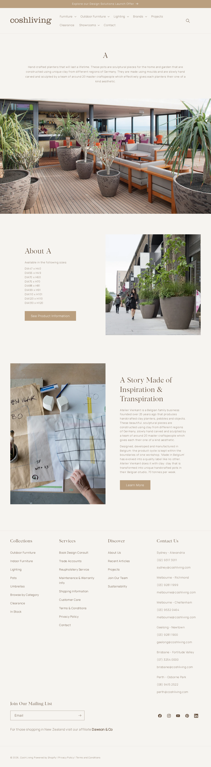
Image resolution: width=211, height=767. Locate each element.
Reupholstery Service (74, 569)
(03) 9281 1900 (167, 635)
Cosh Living (26, 757)
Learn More (135, 485)
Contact (65, 625)
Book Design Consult (73, 552)
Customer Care (70, 600)
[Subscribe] (79, 715)
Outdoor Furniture (22, 552)
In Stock (16, 612)
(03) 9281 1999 (167, 585)
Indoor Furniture (21, 561)
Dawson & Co (102, 729)
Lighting (16, 569)
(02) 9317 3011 (167, 560)
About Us (114, 552)
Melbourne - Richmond (173, 577)
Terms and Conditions (88, 757)
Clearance (17, 603)
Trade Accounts (70, 561)
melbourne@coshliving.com (176, 592)
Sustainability (117, 586)
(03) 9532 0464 (168, 610)
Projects (114, 569)
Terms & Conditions (73, 608)
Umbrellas (17, 586)
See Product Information (50, 316)
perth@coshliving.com (172, 692)
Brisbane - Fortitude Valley (175, 652)
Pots (13, 578)
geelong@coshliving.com (174, 642)
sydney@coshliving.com (174, 567)
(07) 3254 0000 (167, 659)
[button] (67, 16)
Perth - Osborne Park (171, 677)
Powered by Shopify (45, 757)
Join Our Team (118, 578)
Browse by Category (24, 595)
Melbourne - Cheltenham (174, 602)
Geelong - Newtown (171, 627)
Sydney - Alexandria (171, 552)
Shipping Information (73, 591)
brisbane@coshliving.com (175, 667)
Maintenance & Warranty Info (76, 580)
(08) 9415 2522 (167, 684)
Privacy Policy (69, 616)
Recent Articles (119, 561)
